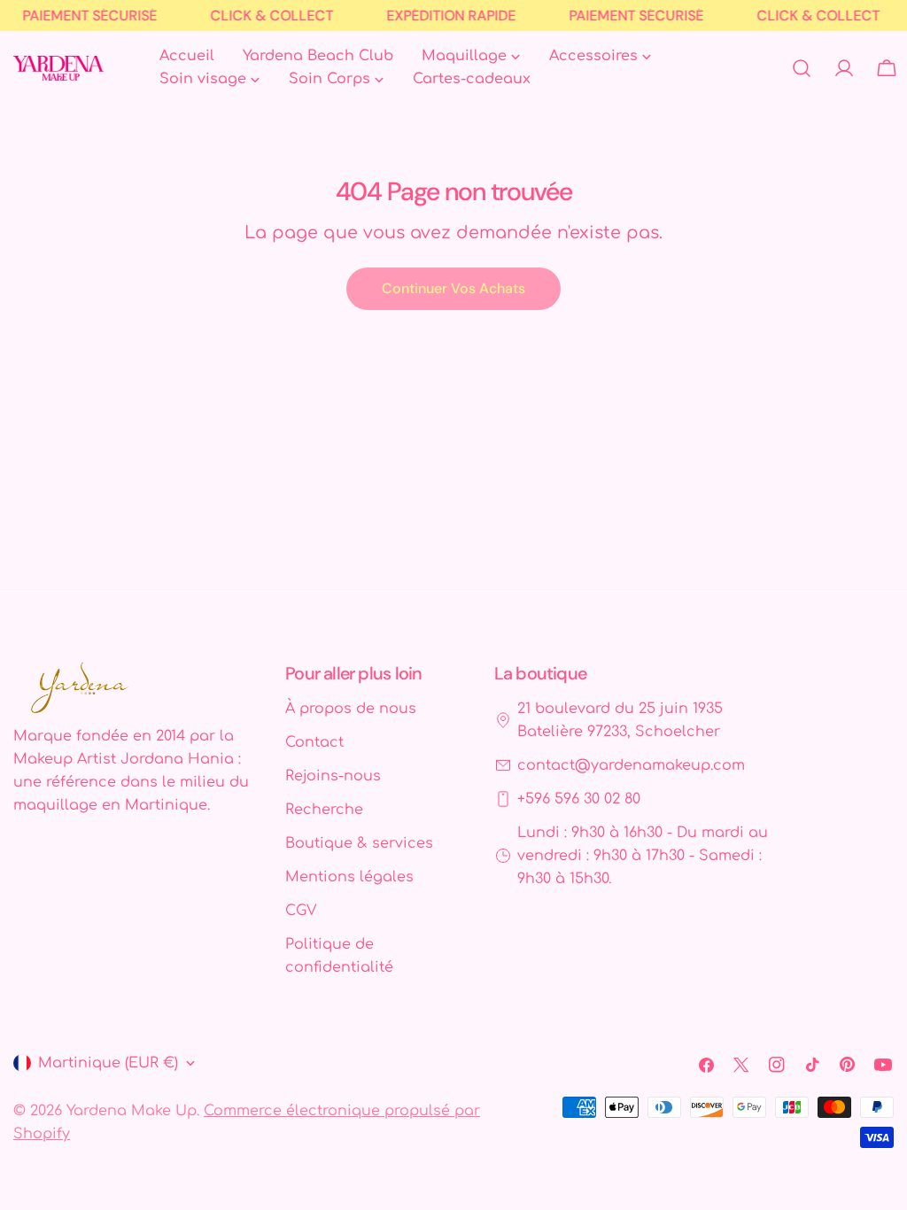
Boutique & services (359, 843)
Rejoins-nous (333, 776)
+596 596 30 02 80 (578, 799)
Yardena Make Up (131, 1111)
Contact (314, 742)
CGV (300, 911)
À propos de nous (350, 709)
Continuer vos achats (453, 288)
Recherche (324, 810)
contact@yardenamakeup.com (631, 765)
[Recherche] (801, 68)
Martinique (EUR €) (108, 1063)
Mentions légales (349, 877)
